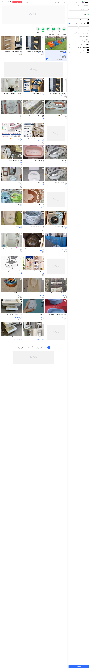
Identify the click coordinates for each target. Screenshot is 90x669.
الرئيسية (63, 25)
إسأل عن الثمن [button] (39, 52)
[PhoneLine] (47, 59)
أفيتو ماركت (59, 25)
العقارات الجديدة (69, 2)
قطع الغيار (82, 36)
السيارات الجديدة (75, 2)
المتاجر (53, 2)
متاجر (84, 41)
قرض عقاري (63, 2)
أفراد (88, 41)
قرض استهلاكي (57, 2)
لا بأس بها (74, 33)
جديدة (88, 33)
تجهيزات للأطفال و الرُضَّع (52, 25)
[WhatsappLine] (49, 59)
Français (5, 2)
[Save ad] (65, 37)
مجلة (49, 2)
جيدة (79, 33)
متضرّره (87, 36)
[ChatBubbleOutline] (52, 59)
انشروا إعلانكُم (16, 2)
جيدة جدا (83, 33)
